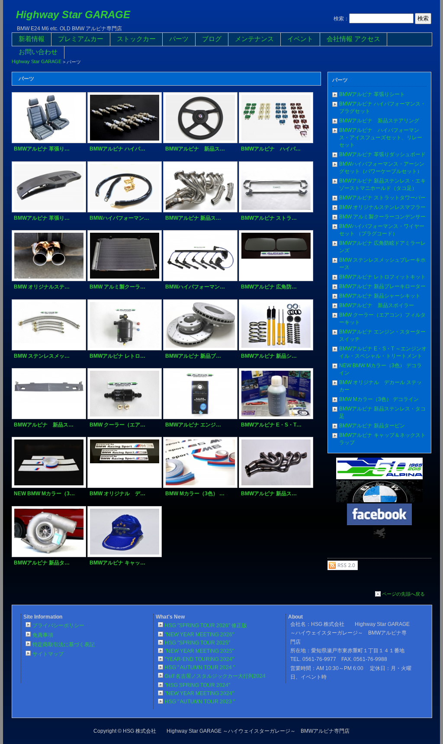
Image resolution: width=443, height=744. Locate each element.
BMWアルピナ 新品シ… (269, 356)
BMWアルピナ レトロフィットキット (382, 277)
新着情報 (32, 38)
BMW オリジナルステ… (42, 287)
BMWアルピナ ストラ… (269, 218)
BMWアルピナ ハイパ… (117, 149)
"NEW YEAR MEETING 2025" (199, 651)
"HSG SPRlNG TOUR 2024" (197, 685)
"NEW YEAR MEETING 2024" (199, 693)
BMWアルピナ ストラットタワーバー (382, 198)
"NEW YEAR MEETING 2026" (199, 635)
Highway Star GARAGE (73, 14)
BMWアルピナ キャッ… (117, 563)
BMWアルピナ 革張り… (42, 149)
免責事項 (42, 635)
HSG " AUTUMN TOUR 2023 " (200, 702)
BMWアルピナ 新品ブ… (193, 356)
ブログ (212, 38)
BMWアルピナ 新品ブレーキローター (382, 286)
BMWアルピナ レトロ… (117, 356)
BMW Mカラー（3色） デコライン (379, 399)
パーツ (179, 38)
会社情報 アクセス (353, 38)
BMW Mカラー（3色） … (195, 494)
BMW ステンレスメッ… (42, 356)
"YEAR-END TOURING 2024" (199, 659)
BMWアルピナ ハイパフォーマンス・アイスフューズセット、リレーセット (380, 137)
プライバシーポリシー (58, 625)
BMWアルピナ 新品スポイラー (376, 305)
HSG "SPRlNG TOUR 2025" (197, 643)
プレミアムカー (80, 38)
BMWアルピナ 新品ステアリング (379, 121)
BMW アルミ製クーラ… (117, 287)
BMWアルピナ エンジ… (193, 425)
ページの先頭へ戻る (403, 593)
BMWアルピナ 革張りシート (372, 94)
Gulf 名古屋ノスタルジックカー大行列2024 (215, 676)
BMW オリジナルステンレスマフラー (382, 207)
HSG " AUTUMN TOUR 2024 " (200, 667)
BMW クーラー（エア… (117, 425)
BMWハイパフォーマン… (119, 218)
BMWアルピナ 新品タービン (372, 426)
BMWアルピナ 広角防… (269, 287)
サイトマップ (48, 654)
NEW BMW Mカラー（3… (44, 494)
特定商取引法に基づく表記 (63, 644)
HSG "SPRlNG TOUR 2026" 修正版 (206, 625)
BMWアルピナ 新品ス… (195, 149)
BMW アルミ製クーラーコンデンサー (382, 217)
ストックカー (136, 38)
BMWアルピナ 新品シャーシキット (380, 296)
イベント (300, 38)
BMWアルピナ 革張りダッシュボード (382, 154)
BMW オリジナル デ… (117, 494)
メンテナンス (254, 38)
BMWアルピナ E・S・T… (271, 425)
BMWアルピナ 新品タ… (42, 563)
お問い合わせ (38, 51)
